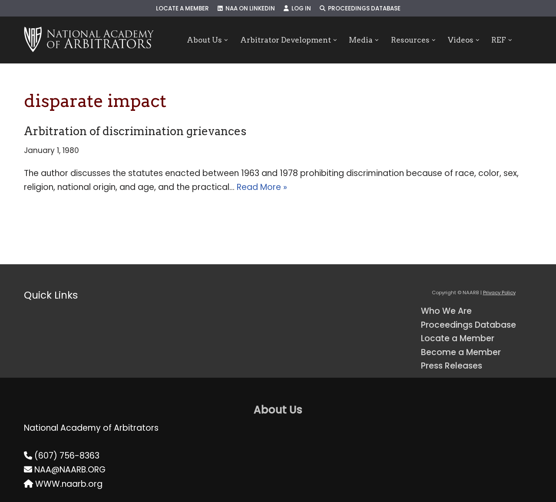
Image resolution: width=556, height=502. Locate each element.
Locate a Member (182, 8)
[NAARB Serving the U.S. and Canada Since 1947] (89, 40)
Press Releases (451, 366)
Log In (300, 8)
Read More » (262, 187)
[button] (226, 40)
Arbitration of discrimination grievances (135, 131)
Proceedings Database (362, 8)
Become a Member (461, 352)
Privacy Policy (499, 292)
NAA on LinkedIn (249, 8)
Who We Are (446, 311)
